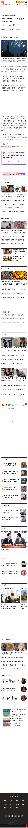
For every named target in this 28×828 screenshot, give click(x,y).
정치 (5, 801)
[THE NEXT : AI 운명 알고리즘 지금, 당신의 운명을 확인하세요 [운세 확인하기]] (14, 174)
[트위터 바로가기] (9, 816)
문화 (11, 804)
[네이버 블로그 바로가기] (22, 816)
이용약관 (7, 821)
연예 (17, 808)
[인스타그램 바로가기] (15, 816)
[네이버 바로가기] (19, 816)
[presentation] (2, 51)
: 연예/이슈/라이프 (7, 675)
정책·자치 (4, 804)
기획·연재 (3, 585)
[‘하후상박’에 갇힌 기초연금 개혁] (24, 564)
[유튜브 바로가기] (12, 816)
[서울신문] (6, 3)
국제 (23, 801)
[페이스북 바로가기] (6, 816)
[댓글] (13, 25)
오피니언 (3, 558)
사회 (11, 801)
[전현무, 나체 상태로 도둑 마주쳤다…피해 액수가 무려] (24, 689)
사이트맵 (19, 821)
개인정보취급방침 (14, 821)
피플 (5, 808)
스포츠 (2, 15)
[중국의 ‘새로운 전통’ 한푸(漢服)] (24, 573)
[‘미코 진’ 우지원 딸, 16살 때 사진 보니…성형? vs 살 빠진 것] (24, 681)
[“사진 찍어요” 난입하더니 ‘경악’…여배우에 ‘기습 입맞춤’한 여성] (24, 698)
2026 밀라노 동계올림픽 (10, 15)
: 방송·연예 (5, 640)
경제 (17, 801)
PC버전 (24, 821)
